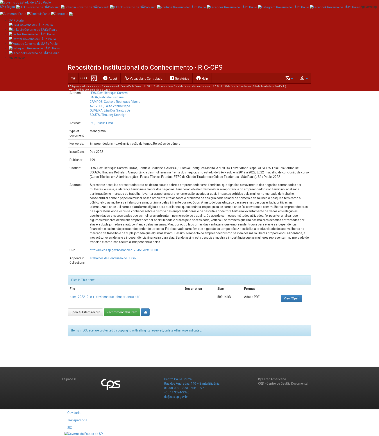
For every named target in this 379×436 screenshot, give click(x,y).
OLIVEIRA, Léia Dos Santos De (110, 110)
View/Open (291, 298)
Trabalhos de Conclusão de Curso (91, 89)
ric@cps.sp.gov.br (176, 396)
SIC (69, 427)
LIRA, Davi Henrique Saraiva (109, 93)
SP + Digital (8, 7)
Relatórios (179, 78)
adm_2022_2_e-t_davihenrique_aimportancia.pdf (104, 297)
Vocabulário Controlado (143, 78)
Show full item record (85, 312)
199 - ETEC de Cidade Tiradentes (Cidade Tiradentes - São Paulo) (250, 86)
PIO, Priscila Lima (101, 123)
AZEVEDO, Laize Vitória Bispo (110, 106)
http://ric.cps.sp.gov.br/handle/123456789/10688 (124, 250)
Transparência (77, 420)
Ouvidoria (73, 412)
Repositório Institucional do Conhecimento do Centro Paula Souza (106, 86)
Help (202, 78)
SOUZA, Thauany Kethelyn (108, 115)
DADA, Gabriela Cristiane (107, 97)
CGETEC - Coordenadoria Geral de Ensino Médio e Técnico (178, 86)
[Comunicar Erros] (71, 13)
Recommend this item (122, 312)
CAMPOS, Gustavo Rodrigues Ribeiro (115, 101)
